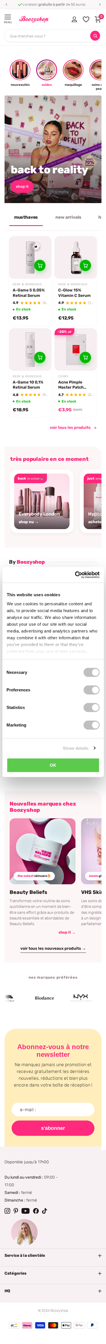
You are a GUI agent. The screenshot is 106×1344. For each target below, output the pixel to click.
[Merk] (37, 998)
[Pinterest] (16, 1211)
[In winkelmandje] (40, 265)
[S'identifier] (74, 19)
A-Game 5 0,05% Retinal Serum (29, 293)
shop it (22, 186)
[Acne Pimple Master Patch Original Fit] (76, 349)
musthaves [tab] (26, 217)
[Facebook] (36, 1211)
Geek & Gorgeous (27, 284)
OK (53, 765)
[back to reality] (53, 149)
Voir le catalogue (8, 17)
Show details (75, 748)
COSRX (63, 376)
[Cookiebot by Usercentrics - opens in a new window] (75, 574)
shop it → (67, 932)
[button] (6, 4)
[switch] (91, 690)
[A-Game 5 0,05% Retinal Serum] (30, 257)
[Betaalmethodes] (14, 1325)
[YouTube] (25, 1211)
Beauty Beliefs (28, 892)
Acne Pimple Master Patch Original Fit (71, 385)
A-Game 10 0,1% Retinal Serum (28, 385)
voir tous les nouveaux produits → (53, 948)
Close (53, 1255)
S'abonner (53, 1128)
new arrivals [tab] (68, 217)
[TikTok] (44, 1211)
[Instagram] (7, 1211)
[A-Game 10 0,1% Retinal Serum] (30, 349)
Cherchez (95, 36)
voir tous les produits (70, 427)
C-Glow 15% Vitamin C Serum (74, 293)
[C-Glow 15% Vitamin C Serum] (76, 257)
